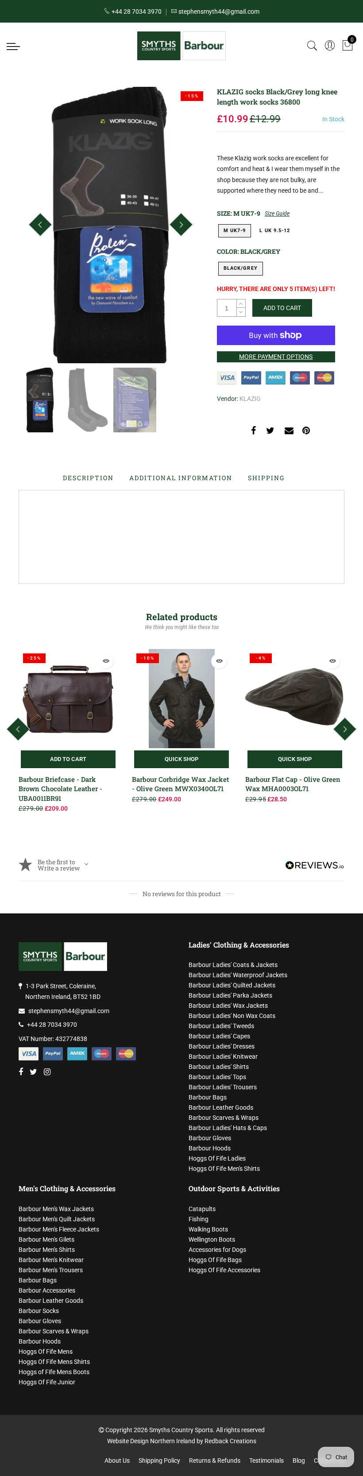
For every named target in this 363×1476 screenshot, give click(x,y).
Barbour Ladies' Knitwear (223, 1056)
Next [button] (181, 225)
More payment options (276, 356)
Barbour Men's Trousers (51, 1270)
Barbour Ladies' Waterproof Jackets (238, 975)
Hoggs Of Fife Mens (46, 1351)
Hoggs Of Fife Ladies (217, 1158)
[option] (111, 225)
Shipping (266, 478)
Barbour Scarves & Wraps (224, 1117)
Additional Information (180, 478)
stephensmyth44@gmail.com (68, 1010)
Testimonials (266, 1460)
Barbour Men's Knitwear (51, 1259)
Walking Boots (208, 1229)
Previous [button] (40, 225)
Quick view (105, 661)
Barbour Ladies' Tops (217, 1076)
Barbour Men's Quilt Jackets (57, 1219)
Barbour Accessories (47, 1290)
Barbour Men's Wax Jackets (56, 1208)
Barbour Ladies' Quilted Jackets (232, 985)
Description (88, 478)
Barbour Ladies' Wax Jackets (228, 1005)
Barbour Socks (39, 1310)
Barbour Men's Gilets (46, 1239)
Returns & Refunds (214, 1460)
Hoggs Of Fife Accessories (224, 1270)
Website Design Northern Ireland (151, 1441)
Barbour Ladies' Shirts (219, 1066)
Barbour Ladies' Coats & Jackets (233, 964)
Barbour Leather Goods (221, 1107)
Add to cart (68, 759)
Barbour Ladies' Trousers (223, 1087)
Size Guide (277, 213)
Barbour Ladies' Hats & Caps (228, 1127)
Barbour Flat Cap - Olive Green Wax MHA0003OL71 (292, 784)
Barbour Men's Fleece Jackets (59, 1229)
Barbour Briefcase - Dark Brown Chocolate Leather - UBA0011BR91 (60, 789)
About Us (117, 1460)
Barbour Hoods (210, 1148)
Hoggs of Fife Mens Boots (54, 1371)
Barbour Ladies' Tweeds (221, 1025)
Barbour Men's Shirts (47, 1249)
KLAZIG (250, 398)
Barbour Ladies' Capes (219, 1036)
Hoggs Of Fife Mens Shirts (54, 1361)
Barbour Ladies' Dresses (222, 1046)
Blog (299, 1460)
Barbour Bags (208, 1097)
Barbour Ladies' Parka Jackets (230, 995)
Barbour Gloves (210, 1138)
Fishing (199, 1219)
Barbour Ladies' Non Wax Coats (232, 1015)
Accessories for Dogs (217, 1249)
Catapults (202, 1208)
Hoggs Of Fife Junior (47, 1382)
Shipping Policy (159, 1460)
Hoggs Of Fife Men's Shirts (224, 1168)
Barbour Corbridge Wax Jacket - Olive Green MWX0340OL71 (180, 784)
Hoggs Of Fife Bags (215, 1259)
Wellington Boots (212, 1239)
